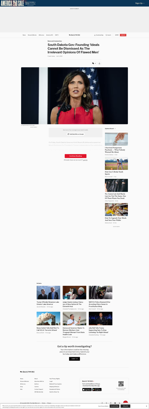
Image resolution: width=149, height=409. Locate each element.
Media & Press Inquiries (55, 384)
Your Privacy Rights (54, 378)
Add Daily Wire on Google (77, 134)
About (36, 378)
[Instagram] (110, 403)
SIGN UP (123, 35)
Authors (36, 384)
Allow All (125, 406)
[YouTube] (115, 403)
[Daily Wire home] (74, 35)
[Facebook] (102, 403)
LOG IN (116, 35)
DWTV (57, 35)
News (24, 35)
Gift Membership (38, 392)
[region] (74, 406)
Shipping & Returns (54, 386)
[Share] (99, 63)
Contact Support (38, 389)
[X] (106, 403)
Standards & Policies (54, 389)
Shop (21, 386)
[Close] (146, 406)
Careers (36, 386)
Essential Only (114, 406)
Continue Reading (75, 156)
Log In (85, 160)
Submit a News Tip (54, 392)
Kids (21, 389)
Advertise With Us (39, 381)
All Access (41, 35)
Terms (43, 403)
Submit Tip (75, 358)
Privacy (49, 403)
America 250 (49, 35)
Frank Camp (51, 56)
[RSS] (119, 403)
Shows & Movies (32, 35)
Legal (50, 381)
